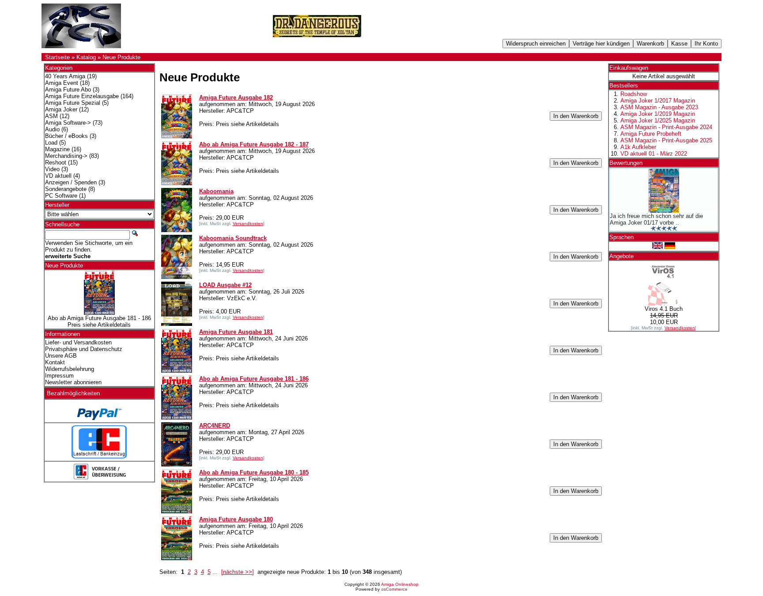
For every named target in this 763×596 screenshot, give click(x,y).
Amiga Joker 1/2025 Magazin (657, 120)
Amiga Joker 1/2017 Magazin (657, 100)
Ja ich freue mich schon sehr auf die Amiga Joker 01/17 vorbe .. (656, 219)
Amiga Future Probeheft (650, 133)
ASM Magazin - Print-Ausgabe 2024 (666, 127)
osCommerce (394, 589)
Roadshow (633, 94)
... (215, 572)
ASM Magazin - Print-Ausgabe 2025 (666, 140)
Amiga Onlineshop (400, 584)
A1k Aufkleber (638, 147)
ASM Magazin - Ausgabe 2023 (659, 107)
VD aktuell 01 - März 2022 (653, 153)
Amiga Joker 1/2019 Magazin (657, 114)
